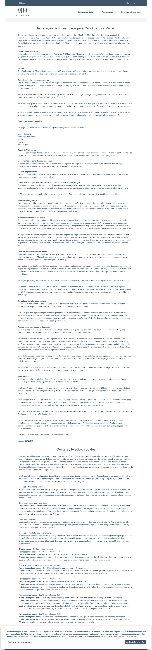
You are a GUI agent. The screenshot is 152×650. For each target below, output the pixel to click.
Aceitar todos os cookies (135, 642)
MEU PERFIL (130, 3)
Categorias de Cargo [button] (86, 12)
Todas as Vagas (107, 12)
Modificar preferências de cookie (19, 642)
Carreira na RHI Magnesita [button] (131, 12)
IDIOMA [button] (22, 3)
